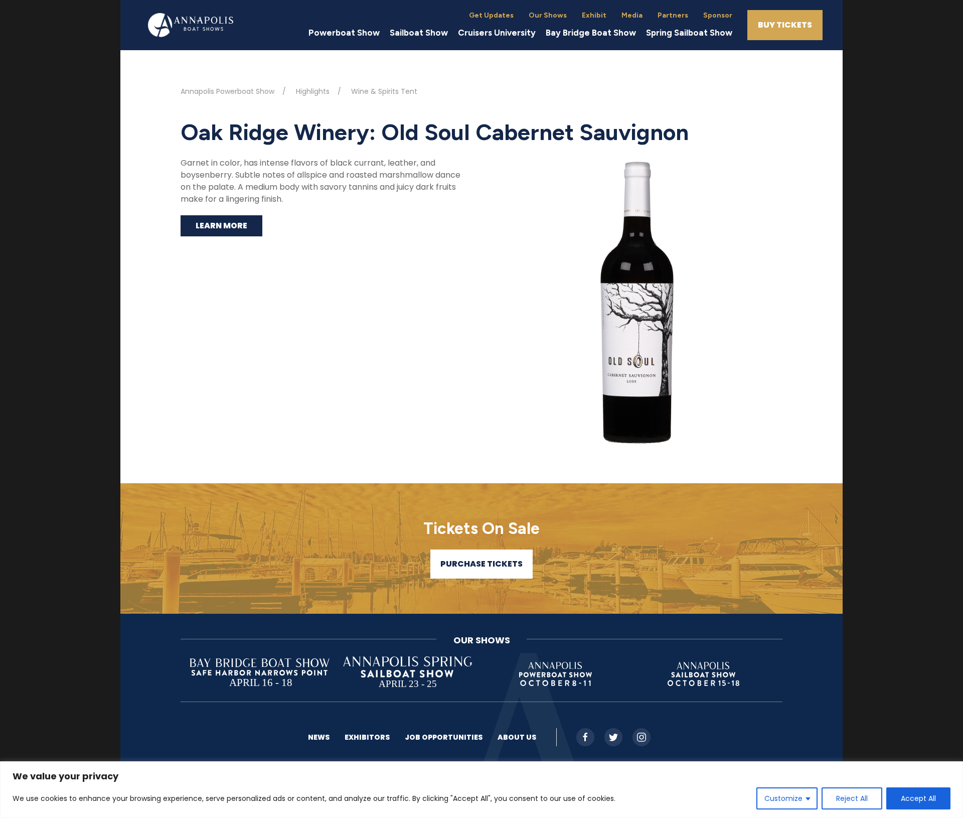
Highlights (313, 91)
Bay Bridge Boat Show (591, 33)
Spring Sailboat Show (689, 33)
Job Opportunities (444, 737)
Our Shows (548, 15)
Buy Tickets (785, 25)
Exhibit (594, 15)
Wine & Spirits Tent (384, 91)
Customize (783, 798)
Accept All (918, 798)
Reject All (852, 798)
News (319, 737)
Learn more (221, 225)
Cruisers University (497, 33)
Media (632, 15)
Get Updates (491, 15)
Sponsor (717, 15)
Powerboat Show (344, 33)
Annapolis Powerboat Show (227, 91)
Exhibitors (367, 737)
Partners (673, 15)
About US (517, 737)
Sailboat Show (419, 33)
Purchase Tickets (481, 564)
